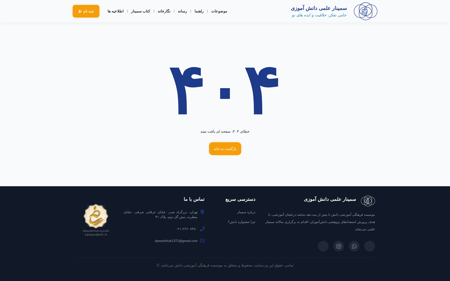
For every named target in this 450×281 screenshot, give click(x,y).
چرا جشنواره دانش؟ (241, 222)
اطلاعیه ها (116, 11)
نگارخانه (164, 11)
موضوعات (219, 11)
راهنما (199, 11)
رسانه (182, 11)
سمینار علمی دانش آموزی (319, 8)
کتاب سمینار (140, 11)
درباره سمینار (246, 212)
